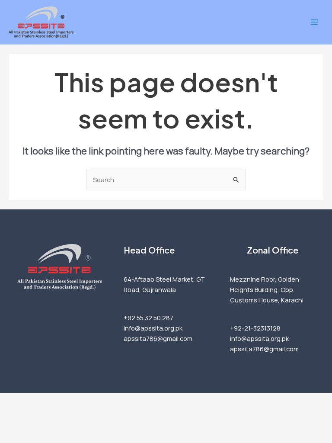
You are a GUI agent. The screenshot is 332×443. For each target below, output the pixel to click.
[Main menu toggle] (314, 22)
